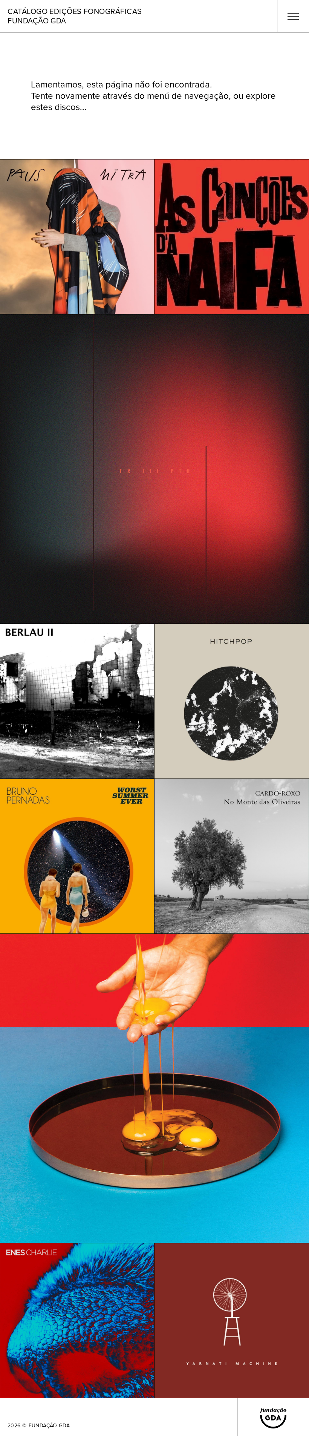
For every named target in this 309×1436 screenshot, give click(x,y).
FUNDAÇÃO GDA (49, 1425)
